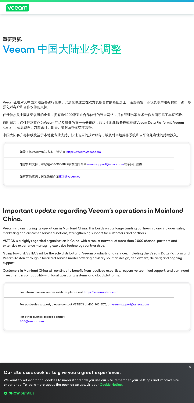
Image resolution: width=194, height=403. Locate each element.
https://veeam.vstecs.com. (101, 292)
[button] (97, 393)
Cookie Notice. (111, 384)
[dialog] (97, 383)
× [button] (189, 366)
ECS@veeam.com (71, 176)
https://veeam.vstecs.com (83, 151)
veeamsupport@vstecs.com (105, 164)
